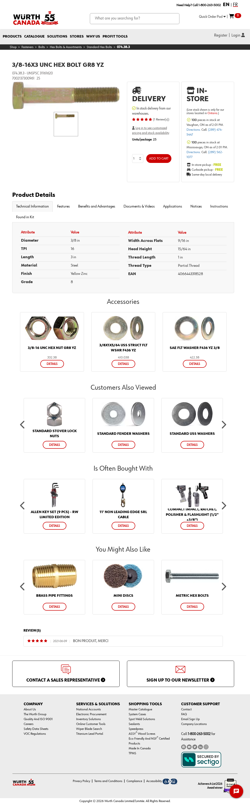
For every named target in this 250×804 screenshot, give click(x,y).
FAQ (184, 714)
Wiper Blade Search (89, 729)
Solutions (57, 36)
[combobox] (134, 18)
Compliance (134, 781)
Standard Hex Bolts (99, 47)
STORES (77, 36)
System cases (137, 714)
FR (235, 4)
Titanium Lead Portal (89, 733)
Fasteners (27, 47)
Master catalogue (140, 709)
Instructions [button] (219, 206)
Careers (28, 724)
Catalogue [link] (34, 36)
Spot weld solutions (142, 719)
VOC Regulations (35, 733)
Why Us (93, 36)
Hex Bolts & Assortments (66, 47)
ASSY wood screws (142, 733)
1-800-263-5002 (199, 734)
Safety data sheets (36, 729)
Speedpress (136, 729)
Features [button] (63, 206)
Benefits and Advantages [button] (96, 206)
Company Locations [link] (194, 724)
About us (30, 709)
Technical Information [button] (32, 206)
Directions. (194, 129)
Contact (186, 709)
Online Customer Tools (90, 724)
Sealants (134, 724)
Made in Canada (140, 748)
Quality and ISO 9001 (38, 719)
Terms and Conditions (108, 781)
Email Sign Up (190, 719)
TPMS (132, 753)
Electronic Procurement (91, 714)
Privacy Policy (81, 781)
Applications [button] (172, 206)
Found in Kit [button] (25, 217)
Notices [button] (196, 206)
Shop (13, 47)
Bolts (41, 47)
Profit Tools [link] (115, 36)
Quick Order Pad (211, 17)
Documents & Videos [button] (139, 206)
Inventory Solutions (88, 719)
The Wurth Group (35, 714)
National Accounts (88, 709)
